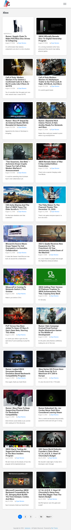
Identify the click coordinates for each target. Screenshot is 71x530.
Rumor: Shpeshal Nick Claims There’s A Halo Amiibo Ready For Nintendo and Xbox (51, 124)
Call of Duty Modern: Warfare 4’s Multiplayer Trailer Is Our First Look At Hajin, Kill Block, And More (50, 80)
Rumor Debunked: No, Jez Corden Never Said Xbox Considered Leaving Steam (50, 410)
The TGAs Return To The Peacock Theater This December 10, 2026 (49, 207)
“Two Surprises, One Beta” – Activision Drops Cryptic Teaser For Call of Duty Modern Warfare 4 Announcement (18, 166)
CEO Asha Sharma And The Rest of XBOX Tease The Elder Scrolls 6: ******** (17, 207)
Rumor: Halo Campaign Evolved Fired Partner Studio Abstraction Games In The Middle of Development (50, 330)
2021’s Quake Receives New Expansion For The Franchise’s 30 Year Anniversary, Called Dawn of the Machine (51, 248)
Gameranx (28, 528)
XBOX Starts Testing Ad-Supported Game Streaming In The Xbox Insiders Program (18, 452)
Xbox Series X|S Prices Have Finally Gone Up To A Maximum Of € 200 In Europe (51, 372)
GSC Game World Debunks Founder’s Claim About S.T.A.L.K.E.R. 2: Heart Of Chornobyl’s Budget (50, 452)
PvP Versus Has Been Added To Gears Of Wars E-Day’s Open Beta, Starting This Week (17, 329)
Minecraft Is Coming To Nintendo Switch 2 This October (16, 289)
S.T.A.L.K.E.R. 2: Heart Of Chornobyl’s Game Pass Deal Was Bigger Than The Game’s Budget (50, 493)
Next (48, 517)
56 (42, 516)
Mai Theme (54, 528)
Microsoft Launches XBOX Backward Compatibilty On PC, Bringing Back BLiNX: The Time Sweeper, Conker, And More (17, 494)
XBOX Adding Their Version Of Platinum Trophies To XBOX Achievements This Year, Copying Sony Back (50, 290)
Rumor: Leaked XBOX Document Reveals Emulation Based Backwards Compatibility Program (18, 372)
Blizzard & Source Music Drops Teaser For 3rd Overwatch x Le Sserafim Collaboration (16, 247)
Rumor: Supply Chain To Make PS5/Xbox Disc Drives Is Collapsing (18, 38)
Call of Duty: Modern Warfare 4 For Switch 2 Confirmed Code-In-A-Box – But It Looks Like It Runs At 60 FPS (18, 81)
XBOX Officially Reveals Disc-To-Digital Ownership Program (50, 38)
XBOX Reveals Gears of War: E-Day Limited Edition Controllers (51, 164)
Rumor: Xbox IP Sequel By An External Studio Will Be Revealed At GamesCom (17, 123)
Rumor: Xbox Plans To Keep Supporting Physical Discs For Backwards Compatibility (18, 411)
